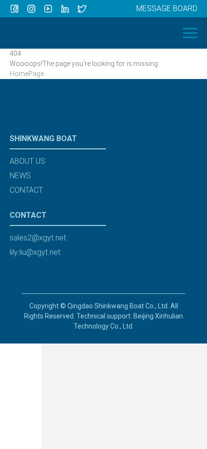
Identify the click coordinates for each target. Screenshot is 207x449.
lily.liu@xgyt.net (35, 252)
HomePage (27, 74)
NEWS (20, 175)
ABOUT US (27, 161)
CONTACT (26, 190)
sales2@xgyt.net (38, 237)
